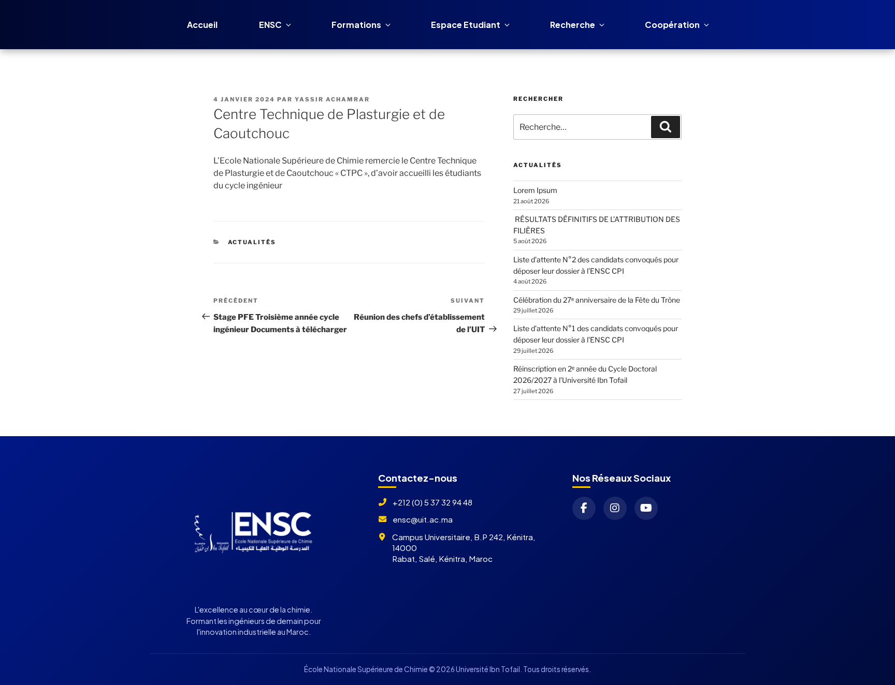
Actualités (252, 242)
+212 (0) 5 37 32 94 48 (432, 502)
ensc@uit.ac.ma (423, 519)
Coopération (672, 24)
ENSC (270, 24)
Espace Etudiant (465, 24)
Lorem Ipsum (535, 190)
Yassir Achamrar (332, 99)
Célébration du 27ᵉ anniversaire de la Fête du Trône (596, 299)
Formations (356, 24)
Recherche (572, 24)
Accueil (202, 24)
